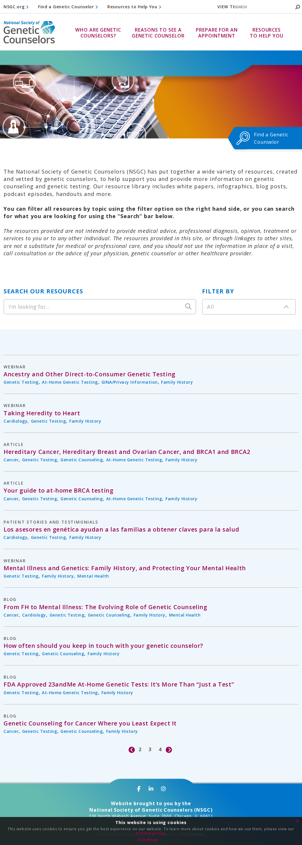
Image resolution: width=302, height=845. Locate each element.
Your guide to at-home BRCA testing (58, 490)
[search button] (297, 7)
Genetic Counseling (81, 459)
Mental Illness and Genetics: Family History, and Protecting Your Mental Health (125, 568)
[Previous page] (132, 749)
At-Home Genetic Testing (70, 382)
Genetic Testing (21, 382)
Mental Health (93, 576)
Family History (177, 382)
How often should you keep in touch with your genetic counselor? (103, 646)
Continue (148, 839)
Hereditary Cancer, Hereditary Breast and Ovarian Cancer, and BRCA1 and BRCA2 (127, 452)
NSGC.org (15, 6)
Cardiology (15, 421)
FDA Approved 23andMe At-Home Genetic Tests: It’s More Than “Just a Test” (119, 684)
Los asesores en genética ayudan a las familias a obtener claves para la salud (121, 529)
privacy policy (150, 833)
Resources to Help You (133, 6)
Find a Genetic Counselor (67, 6)
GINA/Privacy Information (129, 382)
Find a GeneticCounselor (271, 138)
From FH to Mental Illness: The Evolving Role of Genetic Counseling (105, 607)
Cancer (11, 459)
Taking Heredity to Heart (42, 413)
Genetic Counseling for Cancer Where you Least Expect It (90, 723)
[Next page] (169, 749)
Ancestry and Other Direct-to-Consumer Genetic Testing (89, 374)
